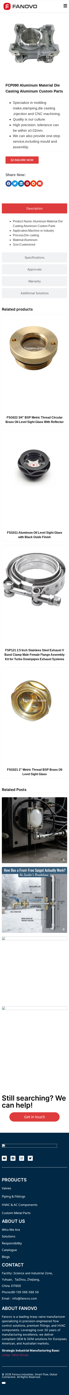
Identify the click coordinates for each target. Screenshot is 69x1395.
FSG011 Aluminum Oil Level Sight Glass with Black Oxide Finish (34, 535)
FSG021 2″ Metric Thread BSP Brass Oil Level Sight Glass (34, 772)
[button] (9, 183)
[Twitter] (30, 1158)
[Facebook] (12, 1158)
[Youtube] (4, 1158)
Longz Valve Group (15, 1355)
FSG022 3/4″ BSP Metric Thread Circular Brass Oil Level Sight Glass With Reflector (35, 420)
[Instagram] (21, 1158)
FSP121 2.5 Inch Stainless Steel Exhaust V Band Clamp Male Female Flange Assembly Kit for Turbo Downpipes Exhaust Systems (34, 655)
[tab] (34, 208)
